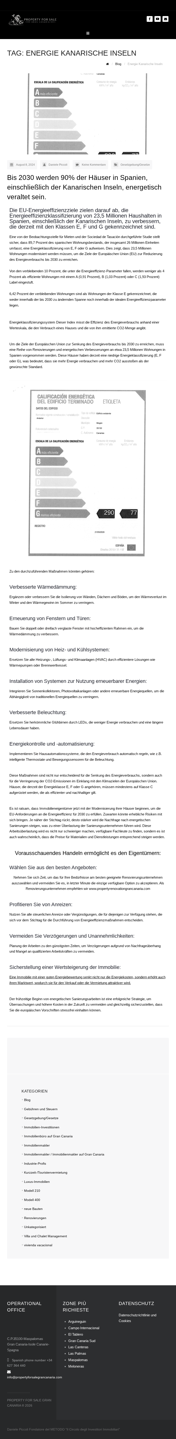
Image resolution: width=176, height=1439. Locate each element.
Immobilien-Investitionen (41, 1127)
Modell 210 (32, 1190)
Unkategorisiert (35, 1227)
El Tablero (75, 1334)
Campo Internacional (83, 1328)
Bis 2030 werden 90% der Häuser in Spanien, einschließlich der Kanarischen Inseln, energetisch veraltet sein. (84, 187)
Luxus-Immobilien (37, 1182)
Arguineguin (77, 1321)
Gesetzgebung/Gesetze (135, 164)
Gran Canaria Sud (81, 1341)
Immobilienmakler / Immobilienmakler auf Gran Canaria (64, 1154)
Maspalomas (78, 1360)
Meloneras (76, 1366)
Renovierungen (35, 1218)
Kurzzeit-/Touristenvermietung (45, 1172)
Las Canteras (78, 1347)
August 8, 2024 (25, 164)
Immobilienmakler (37, 1145)
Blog (27, 1100)
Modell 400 (32, 1200)
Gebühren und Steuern (41, 1109)
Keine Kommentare (94, 164)
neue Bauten (33, 1209)
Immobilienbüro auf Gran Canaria (48, 1136)
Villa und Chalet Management (45, 1236)
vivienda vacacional (38, 1245)
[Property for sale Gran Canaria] (32, 19)
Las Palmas (77, 1353)
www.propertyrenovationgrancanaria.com (119, 889)
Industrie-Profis (35, 1163)
